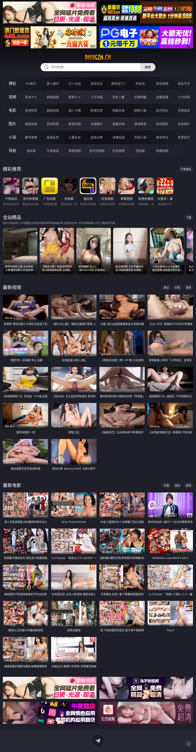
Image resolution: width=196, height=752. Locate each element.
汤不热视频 (96, 151)
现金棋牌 (162, 84)
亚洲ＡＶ (31, 97)
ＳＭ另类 (184, 97)
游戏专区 (97, 84)
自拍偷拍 (53, 97)
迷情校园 (118, 137)
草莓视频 (75, 151)
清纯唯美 (140, 124)
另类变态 (184, 110)
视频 (12, 97)
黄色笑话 (162, 137)
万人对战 (75, 84)
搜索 (148, 67)
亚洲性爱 (31, 110)
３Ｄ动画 (97, 97)
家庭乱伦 (53, 137)
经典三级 (140, 110)
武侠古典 (97, 137)
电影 (12, 110)
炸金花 (140, 84)
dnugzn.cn (98, 57)
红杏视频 (118, 151)
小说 (12, 137)
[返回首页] (188, 743)
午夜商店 (53, 151)
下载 (188, 217)
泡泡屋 (140, 151)
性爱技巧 (184, 137)
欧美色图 (75, 124)
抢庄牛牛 (184, 84)
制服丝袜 (118, 110)
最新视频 (12, 287)
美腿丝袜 (118, 124)
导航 (12, 150)
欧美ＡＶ (75, 97)
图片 (12, 123)
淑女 (177, 485)
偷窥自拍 (31, 124)
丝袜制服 (140, 97)
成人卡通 (75, 110)
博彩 (12, 83)
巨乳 (177, 287)
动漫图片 (97, 124)
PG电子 (31, 84)
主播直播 (162, 97)
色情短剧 (162, 151)
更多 (188, 287)
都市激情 (31, 137)
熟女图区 (162, 124)
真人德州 (53, 84)
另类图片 (184, 124)
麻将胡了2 (118, 84)
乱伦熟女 (162, 110)
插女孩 (31, 151)
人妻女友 (75, 137)
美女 (166, 287)
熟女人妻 (118, 97)
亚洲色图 (53, 124)
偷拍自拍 (53, 110)
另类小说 (140, 137)
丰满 (166, 485)
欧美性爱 (97, 110)
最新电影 (12, 485)
